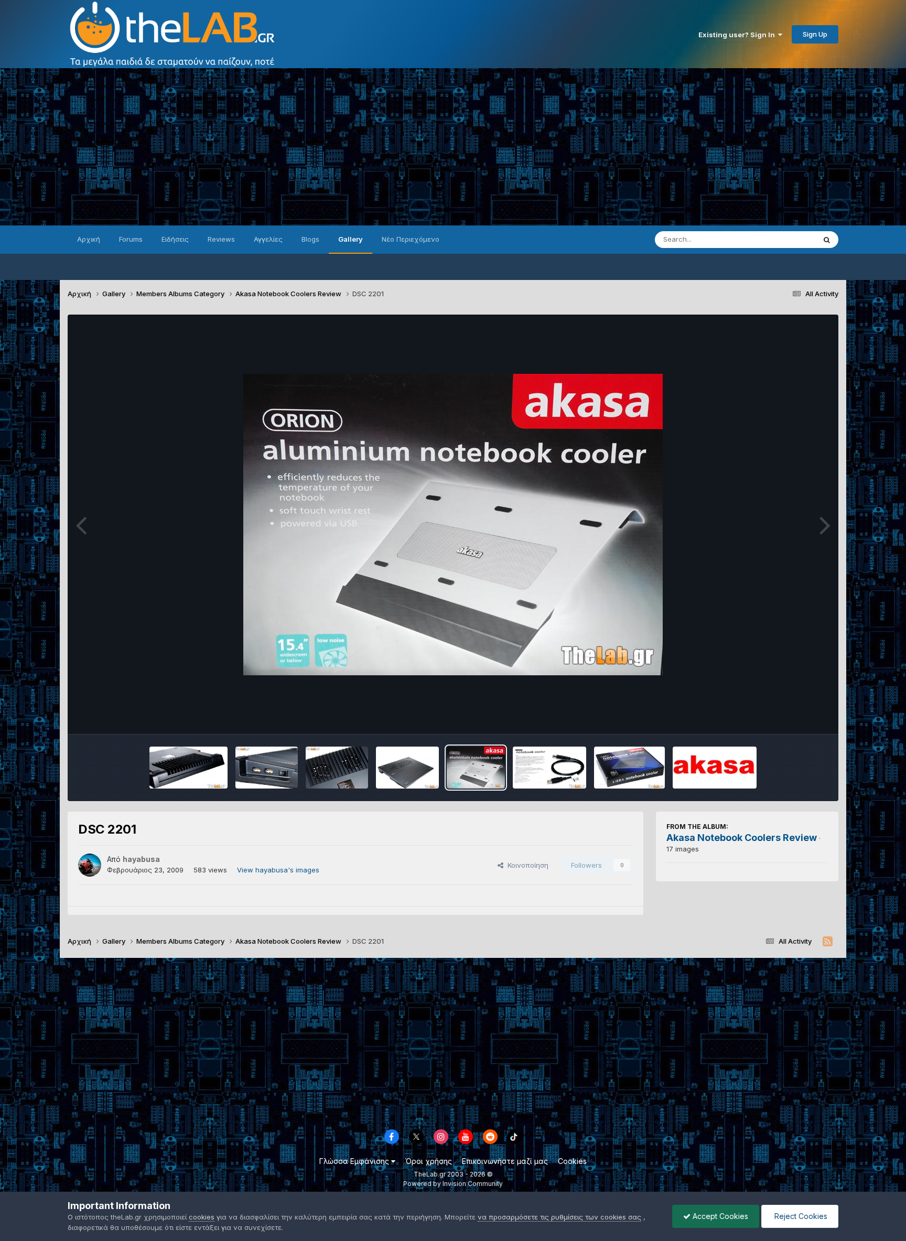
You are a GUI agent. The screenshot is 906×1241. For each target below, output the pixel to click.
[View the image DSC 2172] (188, 768)
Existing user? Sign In (738, 34)
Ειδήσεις (175, 239)
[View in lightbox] (453, 524)
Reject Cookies (799, 1216)
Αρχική (88, 239)
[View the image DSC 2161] (549, 768)
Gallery (350, 239)
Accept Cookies (719, 1216)
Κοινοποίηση (525, 865)
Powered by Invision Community (453, 1184)
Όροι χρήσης (428, 1161)
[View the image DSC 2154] (407, 768)
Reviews (221, 239)
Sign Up (815, 34)
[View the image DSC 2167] (266, 768)
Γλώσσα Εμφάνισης (355, 1161)
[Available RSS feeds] (827, 941)
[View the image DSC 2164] (337, 768)
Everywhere (782, 239)
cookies (201, 1217)
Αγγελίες (268, 239)
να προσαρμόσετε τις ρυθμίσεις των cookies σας (559, 1217)
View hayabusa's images (278, 870)
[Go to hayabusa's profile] (89, 865)
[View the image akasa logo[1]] (715, 768)
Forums (131, 239)
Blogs (310, 239)
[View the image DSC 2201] (476, 768)
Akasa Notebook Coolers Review (741, 837)
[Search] (826, 239)
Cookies (572, 1161)
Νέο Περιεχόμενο (410, 239)
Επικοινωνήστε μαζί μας (505, 1161)
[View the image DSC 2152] (629, 768)
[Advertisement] (453, 146)
